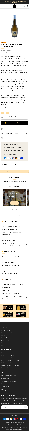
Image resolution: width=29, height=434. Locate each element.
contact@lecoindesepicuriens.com (10, 375)
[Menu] (2, 6)
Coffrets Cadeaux (6, 328)
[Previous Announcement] (1, 2)
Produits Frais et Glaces (7, 338)
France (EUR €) (13, 415)
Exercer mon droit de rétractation (10, 365)
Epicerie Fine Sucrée (6, 333)
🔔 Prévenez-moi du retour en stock (14, 123)
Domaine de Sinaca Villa (6, 50)
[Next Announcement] (28, 2)
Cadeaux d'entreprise (7, 340)
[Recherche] (24, 6)
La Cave (3, 335)
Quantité (3, 110)
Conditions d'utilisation (7, 357)
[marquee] (14, 171)
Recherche (4, 343)
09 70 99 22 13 (5, 378)
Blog (2, 345)
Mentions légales (6, 368)
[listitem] (14, 2)
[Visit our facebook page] (2, 389)
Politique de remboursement (9, 363)
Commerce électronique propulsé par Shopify (14, 422)
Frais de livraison (5, 352)
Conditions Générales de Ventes (10, 360)
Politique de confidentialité (8, 355)
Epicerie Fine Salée (6, 330)
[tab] (12, 209)
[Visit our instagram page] (5, 389)
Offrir (14, 203)
